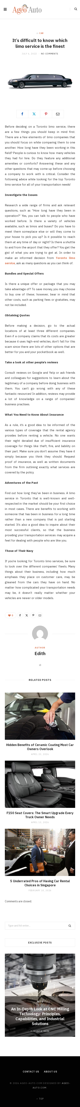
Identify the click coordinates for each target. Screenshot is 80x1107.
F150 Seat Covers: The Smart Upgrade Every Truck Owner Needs (40, 815)
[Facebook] (22, 114)
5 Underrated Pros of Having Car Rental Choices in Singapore (40, 883)
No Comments (49, 53)
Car (41, 33)
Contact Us (31, 1071)
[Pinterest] (46, 114)
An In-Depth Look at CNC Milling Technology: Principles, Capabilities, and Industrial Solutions (40, 1016)
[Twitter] (34, 114)
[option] (40, 995)
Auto (40, 1001)
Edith (40, 653)
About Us (50, 1071)
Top (41, 1098)
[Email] (58, 114)
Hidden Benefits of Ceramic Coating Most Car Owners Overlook (40, 747)
